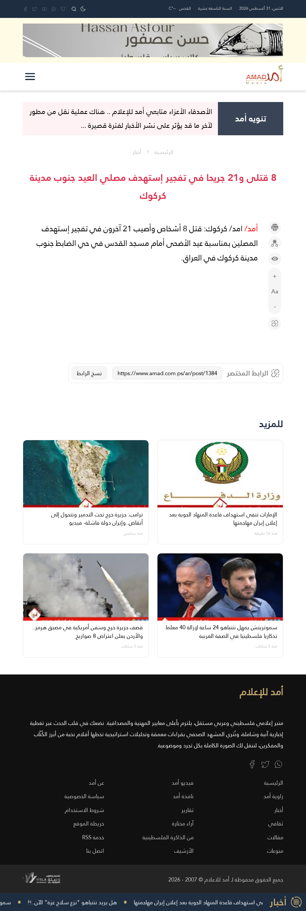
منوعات (275, 850)
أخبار (136, 151)
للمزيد (271, 424)
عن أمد (96, 782)
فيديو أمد (183, 782)
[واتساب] (53, 9)
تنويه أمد (250, 118)
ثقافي (275, 823)
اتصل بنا (95, 850)
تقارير (187, 810)
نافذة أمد (183, 796)
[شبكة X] (34, 9)
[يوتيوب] (44, 9)
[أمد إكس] (265, 764)
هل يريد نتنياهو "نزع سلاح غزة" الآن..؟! (84, 902)
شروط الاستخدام (84, 810)
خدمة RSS (93, 837)
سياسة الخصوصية (84, 796)
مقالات (275, 837)
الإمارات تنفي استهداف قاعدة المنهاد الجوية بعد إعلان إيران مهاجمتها (223, 902)
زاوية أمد (273, 796)
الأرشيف (184, 850)
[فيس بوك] (25, 9)
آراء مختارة (183, 823)
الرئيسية (164, 151)
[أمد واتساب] (278, 764)
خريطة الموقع (89, 823)
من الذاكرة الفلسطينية (168, 837)
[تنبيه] (63, 9)
